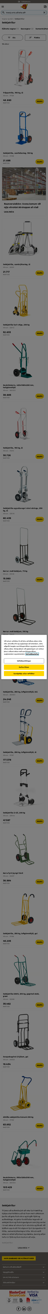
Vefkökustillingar (24, 661)
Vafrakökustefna (32, 654)
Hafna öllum (24, 667)
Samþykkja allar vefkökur (24, 673)
